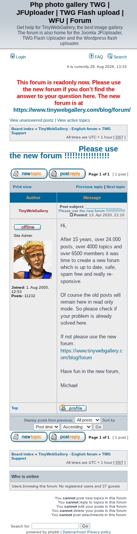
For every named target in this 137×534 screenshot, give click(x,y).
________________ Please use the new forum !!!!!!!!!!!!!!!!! (64, 152)
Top (14, 408)
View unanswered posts (32, 120)
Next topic (116, 187)
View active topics (73, 120)
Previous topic (89, 187)
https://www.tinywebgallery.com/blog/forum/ (72, 109)
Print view (22, 187)
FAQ (98, 57)
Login (20, 57)
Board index (22, 129)
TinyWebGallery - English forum (67, 129)
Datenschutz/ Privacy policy (87, 532)
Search (119, 57)
